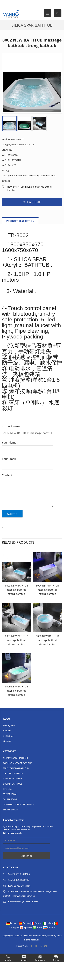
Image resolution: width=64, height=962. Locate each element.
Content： (8, 475)
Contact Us (8, 735)
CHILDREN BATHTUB (13, 773)
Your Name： (10, 442)
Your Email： (10, 459)
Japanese (28, 927)
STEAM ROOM (10, 794)
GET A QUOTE (32, 202)
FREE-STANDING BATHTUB (16, 768)
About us (7, 730)
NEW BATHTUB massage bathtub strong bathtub (29, 186)
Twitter (36, 946)
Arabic (39, 927)
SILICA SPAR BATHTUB (32, 25)
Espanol (26, 923)
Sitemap (7, 740)
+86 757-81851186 (21, 874)
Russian (51, 927)
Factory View (9, 725)
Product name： (12, 426)
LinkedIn (41, 946)
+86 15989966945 (20, 879)
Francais (38, 923)
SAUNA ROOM (10, 799)
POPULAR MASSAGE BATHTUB (17, 763)
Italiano (50, 923)
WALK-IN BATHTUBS (12, 778)
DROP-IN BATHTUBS (12, 783)
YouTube (45, 946)
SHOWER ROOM (10, 809)
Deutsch (14, 923)
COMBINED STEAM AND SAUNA (18, 804)
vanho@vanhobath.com (27, 901)
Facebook (32, 946)
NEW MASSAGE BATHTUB (15, 758)
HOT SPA (7, 789)
